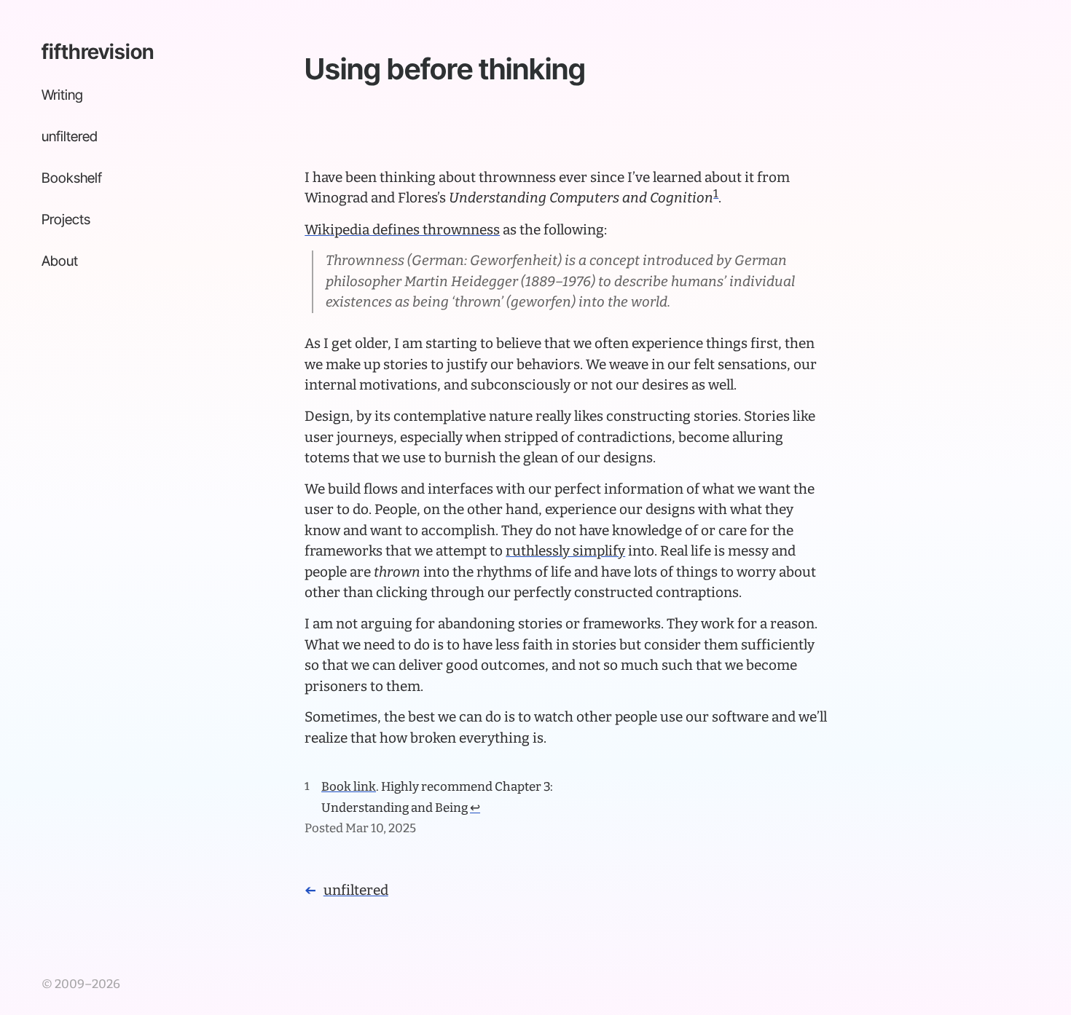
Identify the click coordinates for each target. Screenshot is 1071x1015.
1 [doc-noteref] (715, 193)
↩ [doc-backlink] (475, 807)
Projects (66, 219)
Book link (348, 786)
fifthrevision (98, 51)
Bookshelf (72, 178)
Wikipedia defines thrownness (402, 229)
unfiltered (70, 136)
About (60, 261)
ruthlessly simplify (565, 550)
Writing (62, 95)
